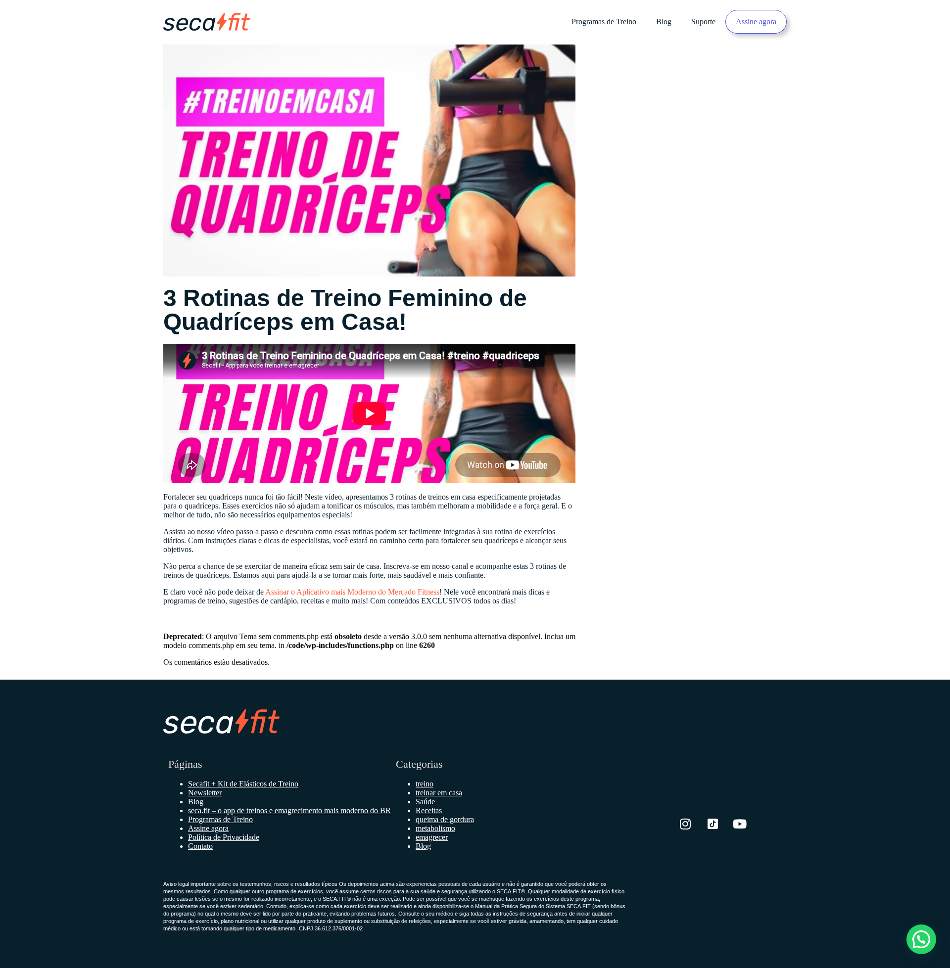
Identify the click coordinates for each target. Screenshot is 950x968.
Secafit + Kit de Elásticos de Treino (243, 784)
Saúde (425, 801)
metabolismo (435, 828)
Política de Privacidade (223, 837)
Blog (663, 21)
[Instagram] (685, 823)
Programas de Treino (603, 21)
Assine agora (756, 21)
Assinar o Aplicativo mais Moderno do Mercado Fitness (352, 592)
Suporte (703, 21)
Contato (200, 846)
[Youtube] (739, 823)
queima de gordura (445, 819)
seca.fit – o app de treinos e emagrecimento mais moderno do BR (289, 810)
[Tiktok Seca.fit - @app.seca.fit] (712, 823)
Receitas (429, 810)
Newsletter (205, 792)
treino (424, 784)
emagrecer (432, 837)
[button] (921, 939)
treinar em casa (439, 792)
